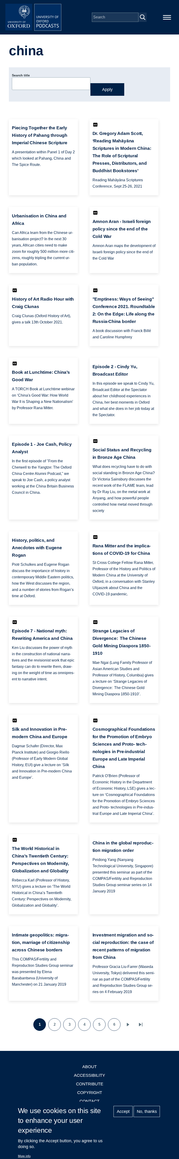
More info (24, 1156)
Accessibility (89, 1075)
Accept (123, 1111)
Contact (89, 1101)
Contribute (89, 1084)
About (89, 1066)
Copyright (89, 1092)
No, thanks (147, 1111)
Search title (21, 75)
